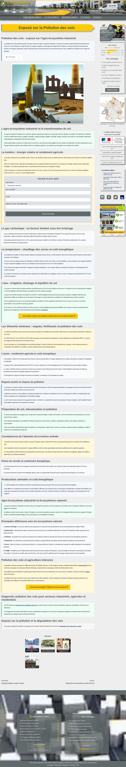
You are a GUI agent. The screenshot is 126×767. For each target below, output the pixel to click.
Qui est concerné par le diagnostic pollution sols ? (112, 147)
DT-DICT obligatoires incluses (112, 75)
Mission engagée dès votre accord (110, 66)
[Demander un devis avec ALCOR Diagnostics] (112, 34)
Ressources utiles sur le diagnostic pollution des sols (112, 188)
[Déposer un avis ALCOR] (87, 747)
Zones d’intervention (90, 762)
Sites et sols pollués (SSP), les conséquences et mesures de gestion (111, 183)
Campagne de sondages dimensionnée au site (82, 737)
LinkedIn (65, 765)
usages (87, 571)
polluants (45, 310)
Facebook (58, 765)
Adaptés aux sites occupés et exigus (111, 82)
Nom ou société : (10, 189)
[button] (41, 17)
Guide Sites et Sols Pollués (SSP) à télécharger (112, 178)
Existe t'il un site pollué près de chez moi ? (112, 162)
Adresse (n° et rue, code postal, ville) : (16, 204)
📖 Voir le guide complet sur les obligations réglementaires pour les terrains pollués (47, 316)
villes (5, 508)
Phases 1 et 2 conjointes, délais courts (112, 71)
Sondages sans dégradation (111, 78)
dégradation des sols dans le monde (70, 626)
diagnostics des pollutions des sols (26, 605)
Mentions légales (58, 762)
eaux (38, 396)
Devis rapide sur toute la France (112, 62)
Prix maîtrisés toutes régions (76, 721)
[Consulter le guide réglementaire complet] (112, 223)
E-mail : (8, 196)
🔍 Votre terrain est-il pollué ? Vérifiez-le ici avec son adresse (47, 587)
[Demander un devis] (112, 207)
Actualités (50, 765)
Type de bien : (10, 182)
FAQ (77, 765)
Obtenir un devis (112, 90)
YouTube (72, 765)
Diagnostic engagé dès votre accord (78, 723)
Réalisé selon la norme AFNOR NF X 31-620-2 (82, 732)
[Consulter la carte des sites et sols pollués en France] (112, 109)
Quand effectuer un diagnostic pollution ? (112, 152)
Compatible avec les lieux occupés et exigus (81, 740)
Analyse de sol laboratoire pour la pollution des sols (112, 173)
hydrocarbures (82, 565)
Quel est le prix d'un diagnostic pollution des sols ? (112, 157)
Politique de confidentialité (73, 762)
